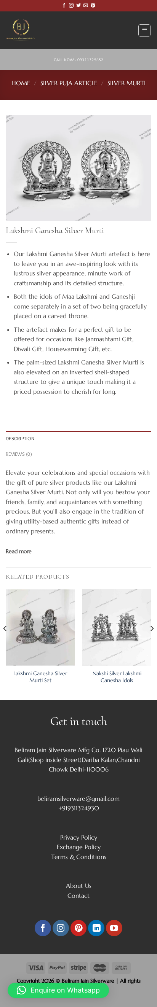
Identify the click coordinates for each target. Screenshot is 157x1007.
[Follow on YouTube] (114, 928)
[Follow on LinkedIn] (96, 928)
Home (20, 83)
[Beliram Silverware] (25, 30)
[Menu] (144, 30)
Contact (78, 895)
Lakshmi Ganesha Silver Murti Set (40, 677)
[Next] (151, 644)
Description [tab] (20, 438)
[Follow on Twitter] (78, 5)
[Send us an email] (85, 5)
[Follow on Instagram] (71, 5)
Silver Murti (126, 83)
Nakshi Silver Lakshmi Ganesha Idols (117, 677)
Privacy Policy (78, 837)
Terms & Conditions (78, 857)
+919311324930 (78, 808)
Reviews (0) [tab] (19, 454)
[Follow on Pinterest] (93, 5)
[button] (58, 990)
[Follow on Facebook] (64, 5)
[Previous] (5, 644)
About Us (78, 885)
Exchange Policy (79, 847)
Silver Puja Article (68, 83)
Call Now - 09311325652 (79, 59)
